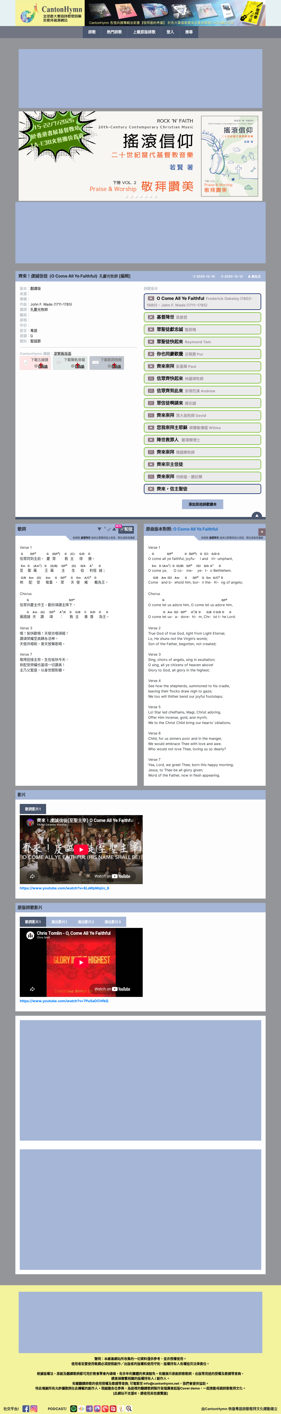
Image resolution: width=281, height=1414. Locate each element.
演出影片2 (86, 922)
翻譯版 (35, 288)
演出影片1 (59, 922)
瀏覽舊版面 (62, 353)
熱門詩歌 (114, 32)
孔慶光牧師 (108, 276)
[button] (25, 156)
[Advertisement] (140, 78)
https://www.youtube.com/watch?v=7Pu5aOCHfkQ (64, 1001)
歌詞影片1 (33, 809)
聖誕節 (35, 341)
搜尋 (189, 32)
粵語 (33, 330)
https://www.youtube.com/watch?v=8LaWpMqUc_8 (64, 888)
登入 (170, 32)
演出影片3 (112, 922)
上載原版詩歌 (144, 32)
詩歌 (92, 32)
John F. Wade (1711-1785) (51, 304)
